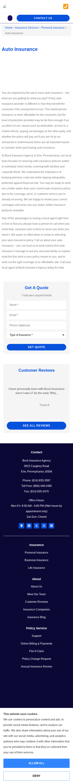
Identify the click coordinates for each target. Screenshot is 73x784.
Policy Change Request (36, 658)
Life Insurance (36, 567)
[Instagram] (44, 525)
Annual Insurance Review (36, 666)
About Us (36, 586)
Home (8, 27)
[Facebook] (29, 525)
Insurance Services (26, 27)
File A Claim (36, 651)
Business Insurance (36, 560)
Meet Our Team (36, 594)
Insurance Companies (36, 609)
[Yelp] (36, 525)
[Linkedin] (51, 525)
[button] (10, 18)
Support (36, 635)
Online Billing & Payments (36, 643)
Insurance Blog (37, 617)
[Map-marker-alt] (21, 525)
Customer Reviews (36, 601)
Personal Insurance (53, 27)
